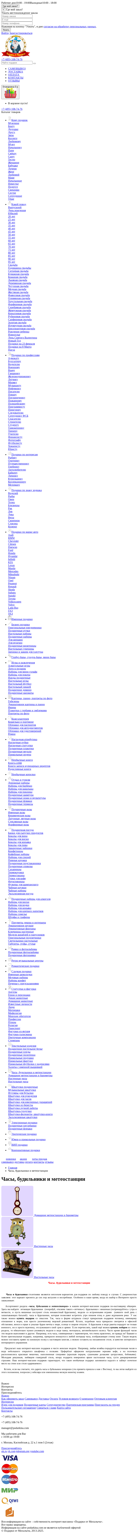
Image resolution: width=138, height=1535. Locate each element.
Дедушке (13, 129)
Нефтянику (14, 388)
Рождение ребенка (18, 331)
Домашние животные (20, 1001)
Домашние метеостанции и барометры (30, 1075)
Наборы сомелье (17, 914)
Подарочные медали (19, 751)
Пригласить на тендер (107, 1404)
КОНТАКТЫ (15, 77)
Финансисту (15, 437)
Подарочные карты (35, 1404)
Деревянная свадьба (19, 283)
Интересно (7, 1401)
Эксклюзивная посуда (20, 893)
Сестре (12, 192)
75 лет (11, 249)
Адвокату (13, 358)
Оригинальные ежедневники (25, 627)
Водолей (13, 493)
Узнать (6, 30)
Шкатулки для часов (19, 1099)
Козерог (12, 526)
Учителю (13, 434)
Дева (11, 514)
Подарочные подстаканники (24, 863)
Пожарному (15, 400)
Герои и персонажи (19, 995)
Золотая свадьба (17, 322)
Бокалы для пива (17, 845)
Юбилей (13, 213)
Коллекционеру (17, 481)
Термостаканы (16, 875)
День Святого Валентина (22, 337)
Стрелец (13, 523)
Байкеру (13, 472)
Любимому (14, 141)
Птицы (12, 1022)
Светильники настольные (23, 940)
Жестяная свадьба (18, 292)
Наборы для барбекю (20, 785)
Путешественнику (18, 463)
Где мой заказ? (10, 6)
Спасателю (14, 418)
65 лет (11, 243)
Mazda (11, 568)
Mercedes (13, 571)
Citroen (12, 544)
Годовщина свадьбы (19, 268)
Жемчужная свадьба (19, 310)
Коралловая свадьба (19, 313)
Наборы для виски (18, 902)
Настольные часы (18, 1081)
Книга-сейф (15, 763)
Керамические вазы (19, 815)
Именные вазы (16, 812)
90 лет (11, 258)
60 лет (11, 240)
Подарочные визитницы (22, 645)
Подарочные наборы (20, 636)
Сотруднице (15, 195)
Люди (11, 1007)
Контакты (7, 1410)
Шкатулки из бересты (20, 1105)
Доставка (43, 1398)
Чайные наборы (17, 890)
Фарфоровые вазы (18, 824)
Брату (11, 126)
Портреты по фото (18, 713)
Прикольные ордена (19, 754)
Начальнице (15, 180)
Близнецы (14, 505)
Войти (5, 33)
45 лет (11, 231)
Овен (11, 499)
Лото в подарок (17, 668)
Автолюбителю (17, 469)
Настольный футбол (19, 683)
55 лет (11, 237)
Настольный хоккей (19, 686)
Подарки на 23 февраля (21, 343)
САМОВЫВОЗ (17, 68)
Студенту (13, 424)
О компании (86, 1398)
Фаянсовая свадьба (19, 295)
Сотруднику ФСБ (18, 415)
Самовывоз (31, 1398)
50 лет (11, 234)
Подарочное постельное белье (25, 1048)
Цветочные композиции (22, 1037)
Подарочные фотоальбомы (23, 952)
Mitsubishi (13, 574)
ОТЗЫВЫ (14, 80)
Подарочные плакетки (21, 748)
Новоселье (14, 334)
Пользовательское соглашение (18, 1407)
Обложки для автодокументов (25, 728)
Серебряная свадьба (19, 307)
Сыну (11, 156)
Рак (10, 508)
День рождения (17, 210)
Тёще (11, 198)
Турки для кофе (17, 878)
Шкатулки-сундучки (20, 1111)
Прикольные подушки (21, 1058)
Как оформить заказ (12, 1398)
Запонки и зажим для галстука (25, 651)
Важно (5, 1395)
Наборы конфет (17, 980)
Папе (11, 150)
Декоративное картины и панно (26, 704)
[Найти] (34, 63)
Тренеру (13, 431)
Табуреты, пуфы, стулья (21, 943)
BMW (11, 538)
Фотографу (14, 440)
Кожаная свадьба (17, 277)
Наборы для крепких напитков (25, 911)
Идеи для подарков (12, 1404)
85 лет (11, 255)
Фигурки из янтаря (19, 1031)
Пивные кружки (17, 860)
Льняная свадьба (17, 280)
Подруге (13, 186)
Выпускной (15, 207)
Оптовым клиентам (105, 1398)
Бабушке (13, 165)
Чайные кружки (17, 887)
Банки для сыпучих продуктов (25, 833)
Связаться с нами (46, 1407)
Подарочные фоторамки (22, 955)
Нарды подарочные (19, 677)
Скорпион (14, 520)
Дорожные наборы (19, 782)
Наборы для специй (19, 857)
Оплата (54, 1398)
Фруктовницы (16, 881)
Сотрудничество (56, 1404)
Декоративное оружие (20, 925)
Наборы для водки (18, 905)
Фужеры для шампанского (23, 884)
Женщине (13, 162)
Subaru (12, 592)
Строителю (14, 421)
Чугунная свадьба (18, 286)
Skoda (11, 589)
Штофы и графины (19, 917)
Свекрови (13, 189)
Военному (14, 367)
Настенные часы (17, 1078)
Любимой (13, 174)
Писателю (14, 391)
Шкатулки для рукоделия (22, 1096)
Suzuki (11, 595)
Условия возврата (69, 1398)
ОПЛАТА (13, 74)
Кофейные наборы (18, 854)
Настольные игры (18, 680)
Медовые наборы (18, 977)
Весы (11, 517)
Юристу (12, 449)
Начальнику (15, 147)
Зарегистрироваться (20, 33)
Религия (13, 1025)
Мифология (15, 1013)
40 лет (11, 228)
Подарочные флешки (20, 1128)
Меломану (14, 484)
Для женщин (15, 639)
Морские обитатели (19, 1016)
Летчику (13, 379)
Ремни (11, 734)
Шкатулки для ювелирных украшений (30, 1102)
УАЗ (10, 613)
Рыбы (11, 496)
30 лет (11, 222)
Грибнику (13, 466)
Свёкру (12, 153)
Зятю (11, 135)
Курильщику (15, 478)
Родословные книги (19, 769)
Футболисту (15, 443)
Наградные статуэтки (20, 745)
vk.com (11, 1451)
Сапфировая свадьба (20, 319)
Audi (10, 535)
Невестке (13, 183)
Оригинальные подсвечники (24, 937)
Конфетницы (15, 851)
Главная (12, 1167)
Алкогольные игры (19, 665)
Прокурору (14, 409)
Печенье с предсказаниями (23, 983)
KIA (10, 562)
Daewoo (12, 547)
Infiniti (11, 559)
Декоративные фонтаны (22, 928)
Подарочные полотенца (21, 1054)
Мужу (11, 144)
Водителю (14, 364)
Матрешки (14, 1010)
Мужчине (13, 123)
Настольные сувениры (21, 648)
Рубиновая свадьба (19, 316)
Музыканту (14, 385)
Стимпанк (14, 1040)
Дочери (12, 168)
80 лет (11, 252)
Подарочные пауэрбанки (22, 1125)
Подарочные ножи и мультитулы (27, 798)
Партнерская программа (80, 1404)
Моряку (12, 382)
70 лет (11, 246)
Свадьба (13, 264)
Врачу (11, 370)
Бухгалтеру (14, 361)
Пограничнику (16, 397)
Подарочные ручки (19, 630)
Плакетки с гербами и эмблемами (27, 710)
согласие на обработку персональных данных (70, 26)
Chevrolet (13, 541)
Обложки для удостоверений (24, 731)
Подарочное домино (19, 689)
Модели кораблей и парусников (26, 934)
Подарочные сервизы (20, 866)
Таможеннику (16, 427)
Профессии (14, 1019)
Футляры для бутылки (20, 1093)
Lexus (11, 565)
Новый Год (14, 340)
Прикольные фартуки (20, 1061)
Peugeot (12, 583)
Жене (11, 171)
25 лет (11, 219)
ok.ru (4, 1451)
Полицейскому (16, 403)
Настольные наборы (19, 633)
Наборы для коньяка (19, 908)
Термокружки (16, 872)
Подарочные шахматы (21, 692)
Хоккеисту (14, 446)
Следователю (15, 412)
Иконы (12, 707)
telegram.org (22, 1451)
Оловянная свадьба (19, 298)
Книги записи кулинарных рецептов (29, 766)
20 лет (11, 216)
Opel (10, 580)
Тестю (11, 159)
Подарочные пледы (19, 1051)
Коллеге (12, 138)
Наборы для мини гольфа (22, 671)
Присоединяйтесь (11, 1448)
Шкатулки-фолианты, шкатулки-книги (30, 1114)
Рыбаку (12, 457)
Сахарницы (14, 869)
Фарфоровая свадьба (20, 304)
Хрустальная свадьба (20, 301)
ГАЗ (10, 610)
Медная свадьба (17, 289)
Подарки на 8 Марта (19, 346)
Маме (11, 177)
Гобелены (13, 701)
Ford (10, 550)
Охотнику (14, 460)
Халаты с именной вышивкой (25, 1067)
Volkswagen (14, 601)
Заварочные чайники (20, 848)
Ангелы (12, 992)
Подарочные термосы (20, 804)
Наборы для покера (19, 674)
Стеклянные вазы (18, 821)
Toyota (11, 598)
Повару (12, 394)
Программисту (16, 406)
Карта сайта (64, 1407)
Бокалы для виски (18, 839)
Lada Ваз (13, 607)
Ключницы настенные (21, 931)
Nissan (11, 577)
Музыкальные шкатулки (22, 1089)
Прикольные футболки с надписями (28, 1064)
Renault (12, 586)
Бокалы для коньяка (19, 842)
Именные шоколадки (20, 974)
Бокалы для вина (17, 836)
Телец (11, 502)
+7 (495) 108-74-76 (11, 59)
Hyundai (12, 556)
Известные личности (20, 1004)
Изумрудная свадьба (19, 325)
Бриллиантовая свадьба (21, 328)
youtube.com (37, 1451)
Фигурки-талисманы (20, 1034)
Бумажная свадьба (18, 274)
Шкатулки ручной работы (23, 1108)
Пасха (11, 349)
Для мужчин (15, 642)
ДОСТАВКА (15, 71)
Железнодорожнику (19, 376)
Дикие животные (18, 998)
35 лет (11, 225)
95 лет (11, 261)
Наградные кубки (18, 742)
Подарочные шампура (20, 795)
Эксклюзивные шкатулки (22, 1117)
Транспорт (14, 1028)
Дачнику (13, 475)
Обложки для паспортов (22, 724)
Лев (10, 511)
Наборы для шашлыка (20, 788)
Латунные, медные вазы (22, 818)
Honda (11, 553)
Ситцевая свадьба (18, 271)
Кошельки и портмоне (21, 721)
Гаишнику (14, 373)
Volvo (11, 604)
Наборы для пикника (20, 791)
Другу (11, 132)
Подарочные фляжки (20, 801)
